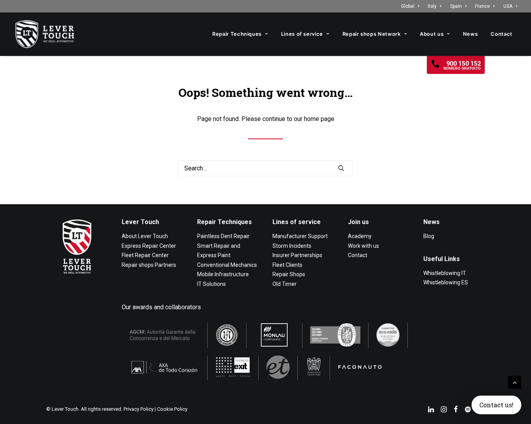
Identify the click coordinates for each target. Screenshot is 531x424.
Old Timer (284, 284)
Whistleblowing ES (445, 282)
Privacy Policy (139, 409)
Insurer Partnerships (297, 255)
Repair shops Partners (149, 265)
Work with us (363, 246)
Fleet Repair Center (145, 255)
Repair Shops (288, 274)
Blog (428, 236)
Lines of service (302, 34)
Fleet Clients (287, 265)
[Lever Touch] (44, 34)
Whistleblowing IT (444, 273)
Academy (360, 236)
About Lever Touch (145, 236)
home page (319, 119)
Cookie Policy (172, 409)
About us (432, 34)
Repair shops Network (371, 34)
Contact (501, 34)
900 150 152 (462, 65)
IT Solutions (211, 284)
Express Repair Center (149, 246)
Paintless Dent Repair (223, 236)
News (470, 34)
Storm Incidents (291, 246)
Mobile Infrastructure (223, 274)
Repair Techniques (237, 34)
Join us (358, 222)
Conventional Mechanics (227, 265)
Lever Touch (140, 222)
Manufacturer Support (300, 236)
